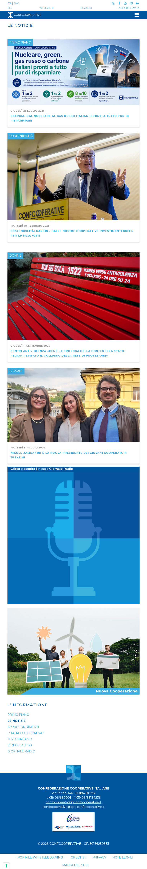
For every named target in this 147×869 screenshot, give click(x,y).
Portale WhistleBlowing (40, 857)
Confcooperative (27, 14)
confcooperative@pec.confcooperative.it (73, 807)
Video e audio (19, 745)
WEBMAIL (45, 7)
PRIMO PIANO (20, 42)
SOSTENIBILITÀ (21, 136)
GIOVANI (16, 371)
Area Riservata (129, 7)
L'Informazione (27, 705)
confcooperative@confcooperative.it (73, 802)
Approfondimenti (23, 727)
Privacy (99, 857)
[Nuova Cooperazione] (73, 651)
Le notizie (16, 721)
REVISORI (86, 7)
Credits (78, 857)
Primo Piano (18, 715)
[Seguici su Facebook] (119, 3)
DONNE (15, 255)
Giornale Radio (21, 751)
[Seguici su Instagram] (131, 3)
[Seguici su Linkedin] (137, 3)
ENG (16, 3)
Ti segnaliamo (19, 739)
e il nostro (42, 469)
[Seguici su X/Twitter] (113, 3)
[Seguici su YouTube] (125, 3)
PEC (9, 7)
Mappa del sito (75, 865)
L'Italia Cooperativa (24, 733)
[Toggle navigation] (136, 14)
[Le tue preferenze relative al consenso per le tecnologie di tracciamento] (6, 866)
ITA (9, 3)
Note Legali (122, 857)
